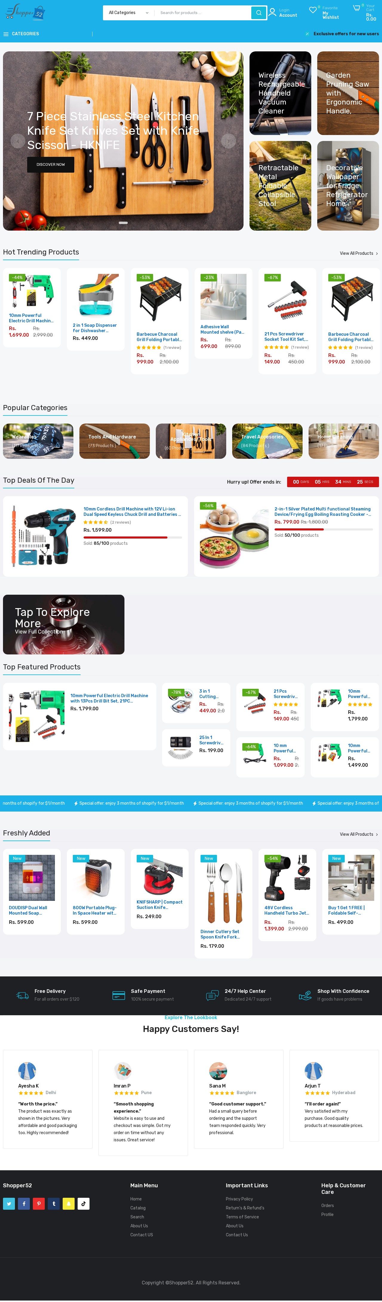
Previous (17, 141)
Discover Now (51, 165)
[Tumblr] (54, 1204)
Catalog (138, 1208)
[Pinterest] (39, 1204)
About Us (139, 1226)
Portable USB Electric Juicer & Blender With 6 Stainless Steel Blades (351, 910)
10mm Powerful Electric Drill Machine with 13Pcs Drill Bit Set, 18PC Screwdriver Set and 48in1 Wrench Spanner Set (360, 694)
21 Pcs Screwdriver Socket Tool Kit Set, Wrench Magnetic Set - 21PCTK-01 (286, 337)
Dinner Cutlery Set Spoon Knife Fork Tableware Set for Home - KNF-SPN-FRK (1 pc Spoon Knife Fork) (159, 934)
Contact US (141, 1234)
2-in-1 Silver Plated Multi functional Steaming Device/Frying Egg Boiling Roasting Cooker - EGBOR (323, 512)
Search (137, 1217)
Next (228, 141)
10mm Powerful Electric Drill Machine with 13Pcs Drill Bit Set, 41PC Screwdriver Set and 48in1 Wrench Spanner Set (109, 698)
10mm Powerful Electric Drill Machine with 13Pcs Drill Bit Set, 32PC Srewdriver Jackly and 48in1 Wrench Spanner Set (360, 748)
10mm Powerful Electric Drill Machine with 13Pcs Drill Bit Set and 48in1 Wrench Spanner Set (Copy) (31, 318)
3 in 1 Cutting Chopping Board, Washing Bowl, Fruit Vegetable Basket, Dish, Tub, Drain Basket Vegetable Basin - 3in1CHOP (210, 694)
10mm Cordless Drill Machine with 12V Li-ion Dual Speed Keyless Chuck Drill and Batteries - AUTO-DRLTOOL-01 (132, 512)
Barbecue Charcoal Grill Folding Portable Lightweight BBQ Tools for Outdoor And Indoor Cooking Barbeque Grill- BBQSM (159, 337)
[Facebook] (24, 1204)
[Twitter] (9, 1204)
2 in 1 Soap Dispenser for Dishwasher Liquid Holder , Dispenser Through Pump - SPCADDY (95, 328)
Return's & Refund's (245, 1208)
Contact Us (237, 1234)
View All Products (356, 253)
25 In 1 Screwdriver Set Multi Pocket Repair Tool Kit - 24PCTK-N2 (212, 740)
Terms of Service (242, 1217)
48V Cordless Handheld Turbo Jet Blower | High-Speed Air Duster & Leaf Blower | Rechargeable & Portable (222, 910)
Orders (327, 1205)
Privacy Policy (239, 1199)
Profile (327, 1214)
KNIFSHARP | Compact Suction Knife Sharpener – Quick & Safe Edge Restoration (96, 905)
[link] (123, 141)
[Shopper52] (25, 17)
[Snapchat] (69, 1204)
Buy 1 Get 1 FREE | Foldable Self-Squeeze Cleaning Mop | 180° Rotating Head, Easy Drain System (285, 910)
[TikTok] (84, 1204)
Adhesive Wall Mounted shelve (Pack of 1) (223, 329)
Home (136, 1199)
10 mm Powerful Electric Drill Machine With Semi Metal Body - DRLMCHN (286, 748)
